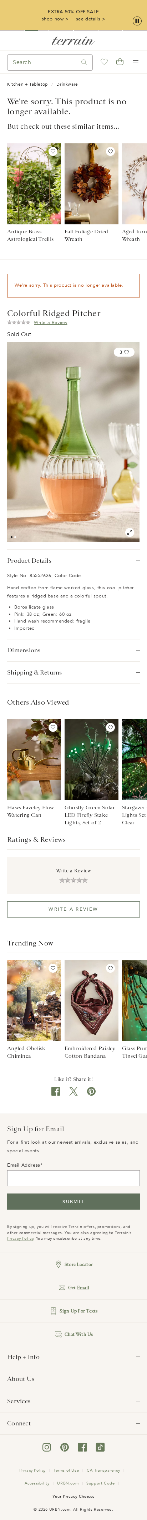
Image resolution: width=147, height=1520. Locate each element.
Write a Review (73, 909)
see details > (91, 19)
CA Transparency (103, 1470)
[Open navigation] (135, 62)
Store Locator (79, 1264)
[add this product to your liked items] (53, 151)
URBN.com (67, 1483)
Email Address (23, 1165)
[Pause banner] (137, 21)
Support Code (100, 1483)
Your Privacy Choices (73, 1496)
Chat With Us (79, 1334)
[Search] (84, 62)
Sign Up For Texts (78, 1311)
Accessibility (37, 1483)
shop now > (55, 19)
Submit (73, 1202)
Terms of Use (66, 1470)
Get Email (78, 1287)
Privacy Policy (20, 1238)
